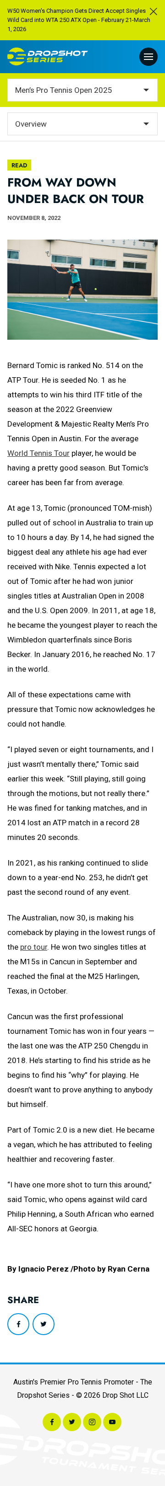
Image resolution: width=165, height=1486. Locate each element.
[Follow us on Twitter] (72, 1422)
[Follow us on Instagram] (92, 1422)
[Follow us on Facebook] (52, 1422)
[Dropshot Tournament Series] (47, 57)
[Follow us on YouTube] (112, 1422)
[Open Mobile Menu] (148, 57)
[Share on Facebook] (18, 1324)
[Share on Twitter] (44, 1324)
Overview (31, 123)
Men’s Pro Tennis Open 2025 (63, 90)
